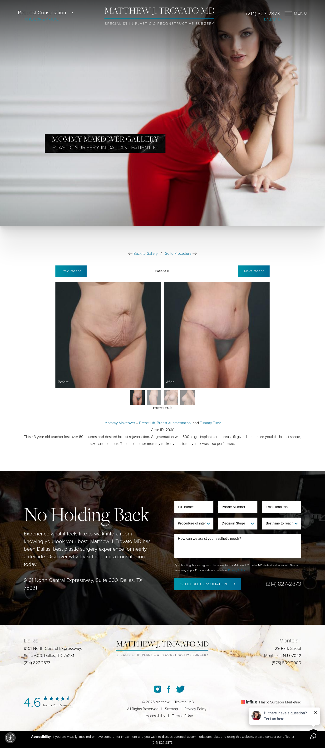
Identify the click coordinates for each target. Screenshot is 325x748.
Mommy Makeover (119, 423)
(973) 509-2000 (286, 662)
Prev (71, 271)
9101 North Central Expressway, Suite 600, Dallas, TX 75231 (83, 584)
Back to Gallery (145, 253)
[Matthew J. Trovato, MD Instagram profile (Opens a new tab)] (158, 689)
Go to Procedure (178, 253)
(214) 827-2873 (263, 13)
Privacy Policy (237, 570)
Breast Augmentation (174, 423)
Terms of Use (182, 715)
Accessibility (155, 715)
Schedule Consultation (203, 584)
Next (254, 271)
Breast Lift (147, 423)
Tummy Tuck (210, 423)
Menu (300, 13)
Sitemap (171, 709)
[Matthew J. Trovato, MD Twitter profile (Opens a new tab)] (180, 689)
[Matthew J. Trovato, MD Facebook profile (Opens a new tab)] (169, 689)
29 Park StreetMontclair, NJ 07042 (282, 652)
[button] (10, 737)
